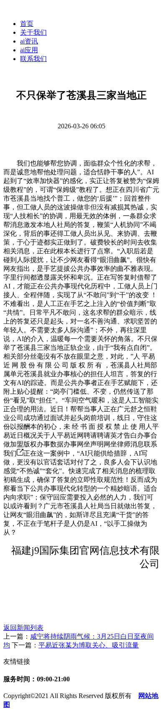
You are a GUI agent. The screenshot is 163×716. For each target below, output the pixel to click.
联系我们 (33, 58)
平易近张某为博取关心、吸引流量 (88, 645)
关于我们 (33, 32)
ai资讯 (29, 41)
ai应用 (29, 50)
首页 (26, 23)
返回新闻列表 (23, 627)
